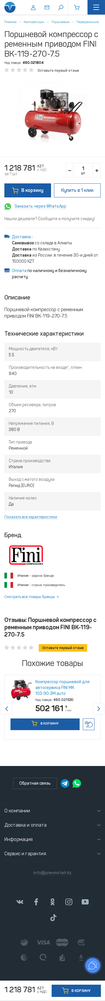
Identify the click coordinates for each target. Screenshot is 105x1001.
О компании (17, 811)
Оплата (19, 270)
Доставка (22, 236)
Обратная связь (35, 783)
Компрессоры (34, 22)
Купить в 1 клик (88, 724)
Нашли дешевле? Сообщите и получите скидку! (49, 218)
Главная (10, 22)
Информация (18, 839)
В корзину (32, 190)
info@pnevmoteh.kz (52, 872)
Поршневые (60, 22)
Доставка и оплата (25, 825)
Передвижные (87, 22)
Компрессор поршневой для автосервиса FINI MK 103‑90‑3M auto (62, 687)
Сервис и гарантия (25, 853)
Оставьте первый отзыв (58, 71)
